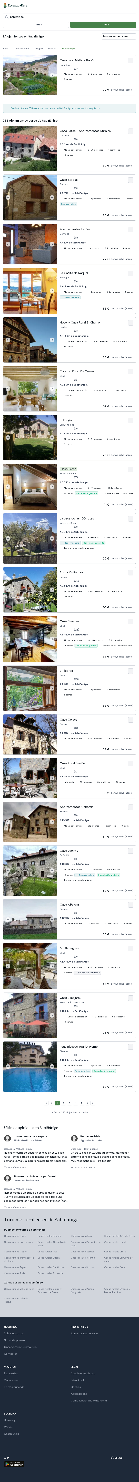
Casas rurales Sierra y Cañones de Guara (49, 1290)
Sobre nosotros (14, 1333)
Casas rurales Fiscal (115, 1242)
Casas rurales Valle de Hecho (16, 1300)
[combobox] (69, 17)
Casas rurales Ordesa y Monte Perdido (117, 1290)
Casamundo (11, 1434)
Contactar (10, 1354)
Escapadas (11, 1373)
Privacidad (77, 1380)
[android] (14, 1464)
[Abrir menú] (134, 5)
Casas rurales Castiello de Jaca (51, 1244)
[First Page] (46, 1103)
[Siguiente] (52, 75)
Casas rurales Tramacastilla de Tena (19, 1259)
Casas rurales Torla (14, 1273)
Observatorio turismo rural (20, 1347)
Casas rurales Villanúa (83, 1257)
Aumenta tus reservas (84, 1333)
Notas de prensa (14, 1340)
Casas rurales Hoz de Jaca (18, 1242)
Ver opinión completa (16, 1167)
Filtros (38, 24)
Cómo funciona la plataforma (89, 1400)
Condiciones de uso (83, 1373)
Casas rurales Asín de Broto (119, 1236)
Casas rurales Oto (47, 1251)
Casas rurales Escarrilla (50, 1273)
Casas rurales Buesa (48, 1257)
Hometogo (10, 1420)
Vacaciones (11, 1380)
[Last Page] (93, 1103)
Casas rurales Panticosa (50, 1267)
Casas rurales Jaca (81, 1236)
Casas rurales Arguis (15, 1267)
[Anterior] (8, 75)
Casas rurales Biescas (49, 1236)
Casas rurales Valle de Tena (19, 1288)
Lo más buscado (14, 1387)
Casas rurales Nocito (82, 1267)
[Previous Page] (51, 1103)
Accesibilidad (79, 1394)
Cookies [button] (76, 1387)
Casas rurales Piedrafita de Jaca (86, 1244)
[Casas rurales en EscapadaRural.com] (15, 5)
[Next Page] (87, 1103)
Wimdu (8, 1427)
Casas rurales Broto (115, 1251)
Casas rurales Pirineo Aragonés (82, 1290)
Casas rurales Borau (115, 1267)
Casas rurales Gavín (15, 1236)
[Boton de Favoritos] (130, 60)
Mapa (106, 24)
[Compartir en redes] (128, 5)
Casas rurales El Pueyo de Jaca (118, 1259)
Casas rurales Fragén (15, 1251)
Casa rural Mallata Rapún (18, 1148)
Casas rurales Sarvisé (82, 1251)
